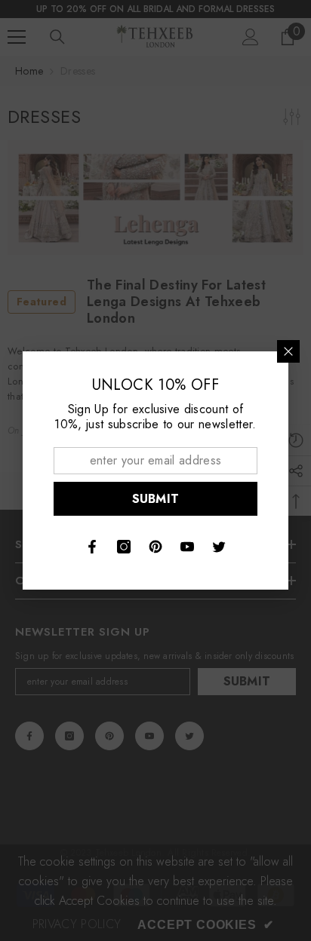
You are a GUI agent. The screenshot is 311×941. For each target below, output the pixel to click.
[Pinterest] (155, 546)
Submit (156, 498)
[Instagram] (124, 546)
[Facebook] (92, 546)
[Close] (288, 351)
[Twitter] (219, 546)
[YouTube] (187, 546)
